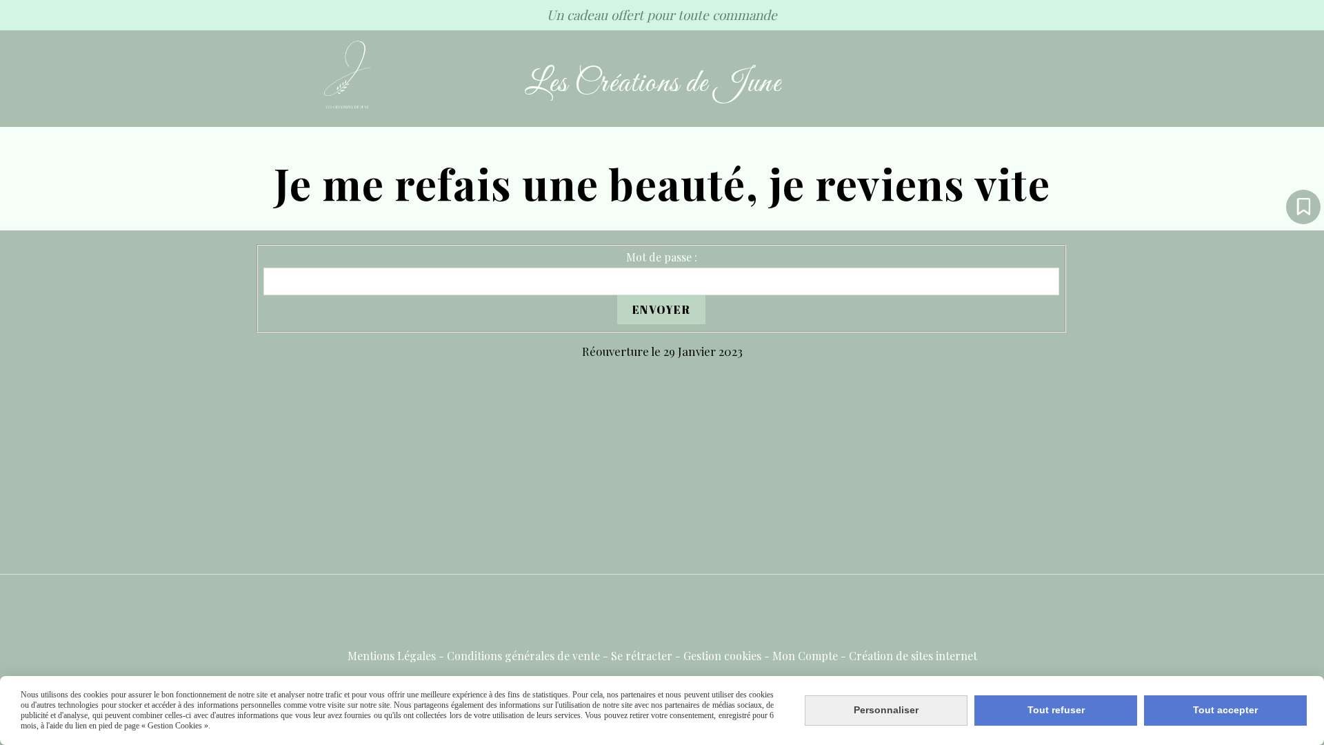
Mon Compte (805, 655)
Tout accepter (1225, 709)
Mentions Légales (392, 655)
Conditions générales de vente (523, 655)
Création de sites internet (913, 655)
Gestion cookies (722, 655)
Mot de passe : (661, 257)
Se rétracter (641, 655)
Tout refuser (1056, 709)
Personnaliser (886, 709)
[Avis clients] (1303, 207)
